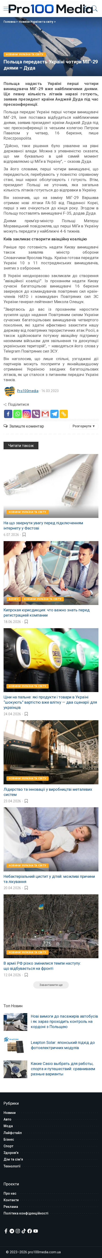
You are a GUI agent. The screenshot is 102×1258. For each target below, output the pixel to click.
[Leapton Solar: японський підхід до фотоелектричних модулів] (15, 1046)
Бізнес (14, 599)
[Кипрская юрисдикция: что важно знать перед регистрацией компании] (51, 573)
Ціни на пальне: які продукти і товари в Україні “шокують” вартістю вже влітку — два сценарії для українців (50, 702)
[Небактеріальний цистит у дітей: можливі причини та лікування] (51, 839)
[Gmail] (45, 414)
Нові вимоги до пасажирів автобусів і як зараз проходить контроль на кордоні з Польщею (64, 1021)
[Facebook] (8, 414)
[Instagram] (27, 414)
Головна (9, 21)
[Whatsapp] (17, 414)
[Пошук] (93, 8)
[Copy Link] (64, 414)
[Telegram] (54, 414)
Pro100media (27, 391)
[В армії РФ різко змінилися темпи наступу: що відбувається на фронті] (51, 926)
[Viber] (36, 414)
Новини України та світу (36, 21)
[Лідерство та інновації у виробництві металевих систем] (51, 752)
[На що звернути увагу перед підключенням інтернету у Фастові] (51, 486)
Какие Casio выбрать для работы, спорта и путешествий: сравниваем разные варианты (63, 1068)
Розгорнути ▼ (84, 426)
